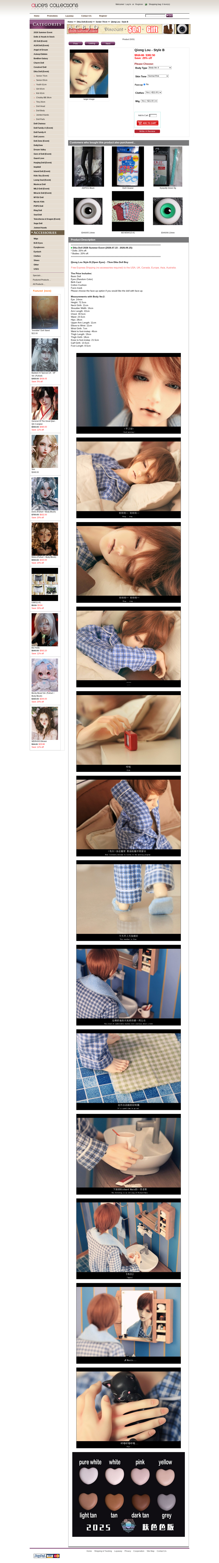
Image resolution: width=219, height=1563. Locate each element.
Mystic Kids (39, 202)
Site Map (150, 1551)
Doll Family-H (40, 132)
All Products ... (39, 284)
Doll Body (40, 110)
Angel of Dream (41, 50)
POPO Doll (38, 206)
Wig (137, 101)
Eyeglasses (39, 247)
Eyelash (37, 252)
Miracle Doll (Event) (42, 193)
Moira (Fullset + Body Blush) (44, 557)
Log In (128, 4)
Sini (33, 469)
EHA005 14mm (88, 233)
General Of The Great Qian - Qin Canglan (44, 422)
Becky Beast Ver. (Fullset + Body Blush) (43, 694)
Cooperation (138, 1551)
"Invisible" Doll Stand (41, 330)
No (147, 84)
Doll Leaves (39, 137)
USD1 (36, 269)
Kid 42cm (39, 93)
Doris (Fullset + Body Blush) (44, 512)
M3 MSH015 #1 (128, 233)
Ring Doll (38, 210)
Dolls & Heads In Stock (44, 37)
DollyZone (38, 145)
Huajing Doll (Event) (43, 163)
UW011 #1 (36, 602)
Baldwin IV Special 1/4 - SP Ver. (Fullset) (43, 374)
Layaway (69, 16)
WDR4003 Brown (39, 741)
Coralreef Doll (40, 67)
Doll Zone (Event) (41, 141)
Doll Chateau (39, 123)
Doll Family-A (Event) (43, 128)
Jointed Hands (42, 115)
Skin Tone (140, 76)
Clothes (37, 256)
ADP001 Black (88, 188)
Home (36, 16)
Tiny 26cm (40, 102)
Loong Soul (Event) (42, 180)
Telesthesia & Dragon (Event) (47, 219)
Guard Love (39, 158)
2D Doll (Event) (40, 41)
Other (36, 265)
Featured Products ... (42, 280)
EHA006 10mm (168, 233)
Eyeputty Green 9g (168, 188)
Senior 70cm (101, 22)
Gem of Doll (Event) (42, 154)
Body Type (141, 68)
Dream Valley (40, 150)
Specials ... (37, 275)
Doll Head (40, 106)
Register (139, 4)
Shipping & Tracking (103, 1551)
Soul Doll (38, 215)
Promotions (52, 16)
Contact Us (86, 16)
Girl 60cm (40, 89)
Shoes (36, 260)
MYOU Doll (38, 197)
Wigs (36, 239)
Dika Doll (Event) (84, 22)
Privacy (128, 1551)
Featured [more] (42, 290)
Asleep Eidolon (40, 54)
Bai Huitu (36, 648)
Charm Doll (39, 63)
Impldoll (37, 167)
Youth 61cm (40, 84)
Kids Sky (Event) (41, 176)
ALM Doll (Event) (41, 45)
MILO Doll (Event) (41, 189)
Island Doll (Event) (42, 171)
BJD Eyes (38, 243)
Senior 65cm (41, 80)
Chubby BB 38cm (43, 97)
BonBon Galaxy (41, 58)
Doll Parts (40, 119)
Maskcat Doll (40, 184)
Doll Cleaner (128, 188)
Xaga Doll (38, 223)
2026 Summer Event (43, 32)
